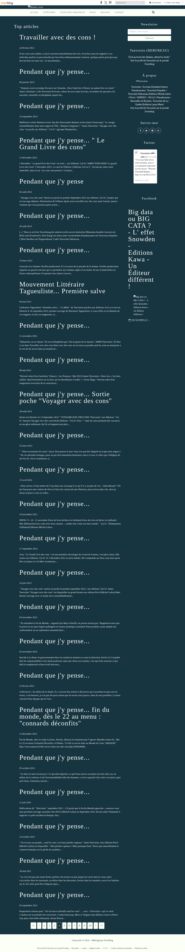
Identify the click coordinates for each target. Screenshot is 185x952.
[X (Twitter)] (105, 2)
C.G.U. (105, 948)
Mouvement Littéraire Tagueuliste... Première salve (62, 287)
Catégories (49, 12)
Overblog (108, 940)
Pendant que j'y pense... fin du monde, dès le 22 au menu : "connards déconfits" (64, 716)
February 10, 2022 (142, 180)
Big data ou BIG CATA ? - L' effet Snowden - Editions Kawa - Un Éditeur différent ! (141, 249)
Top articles (75, 948)
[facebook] (101, 2)
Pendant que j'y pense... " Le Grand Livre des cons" (62, 143)
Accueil (34, 12)
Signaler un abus (94, 948)
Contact (119, 12)
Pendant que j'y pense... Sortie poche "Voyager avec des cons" (65, 397)
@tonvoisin (150, 156)
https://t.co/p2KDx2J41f (145, 174)
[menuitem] (34, 12)
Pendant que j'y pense (51, 181)
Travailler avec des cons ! (57, 37)
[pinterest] (110, 2)
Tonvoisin (151, 60)
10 (90, 925)
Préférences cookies (141, 948)
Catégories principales (72, 12)
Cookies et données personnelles (121, 948)
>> (101, 925)
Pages (93, 12)
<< (33, 925)
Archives (105, 12)
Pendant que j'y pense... (54, 71)
